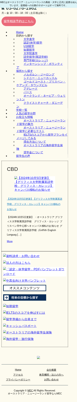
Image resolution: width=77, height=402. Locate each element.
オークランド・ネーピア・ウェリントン (41, 97)
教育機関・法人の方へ (51, 374)
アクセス (18, 374)
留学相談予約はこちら (19, 21)
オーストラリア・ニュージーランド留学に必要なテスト (41, 129)
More (10, 241)
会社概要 (51, 369)
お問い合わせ (51, 379)
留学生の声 (23, 155)
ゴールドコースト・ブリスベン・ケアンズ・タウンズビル (41, 83)
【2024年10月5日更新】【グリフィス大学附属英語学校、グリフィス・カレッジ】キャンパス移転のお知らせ (34, 204)
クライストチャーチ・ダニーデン (39, 104)
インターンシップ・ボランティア (39, 65)
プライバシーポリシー (18, 379)
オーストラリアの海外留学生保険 (39, 147)
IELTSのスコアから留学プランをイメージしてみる (41, 136)
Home (18, 369)
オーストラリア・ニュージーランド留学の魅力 (41, 122)
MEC (30, 390)
